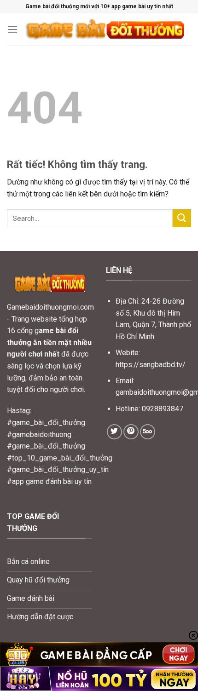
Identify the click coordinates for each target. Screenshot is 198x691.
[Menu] (12, 29)
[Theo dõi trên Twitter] (114, 431)
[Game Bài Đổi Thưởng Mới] (104, 29)
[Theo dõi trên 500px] (147, 431)
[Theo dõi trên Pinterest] (131, 431)
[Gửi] (182, 218)
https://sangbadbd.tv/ (151, 364)
